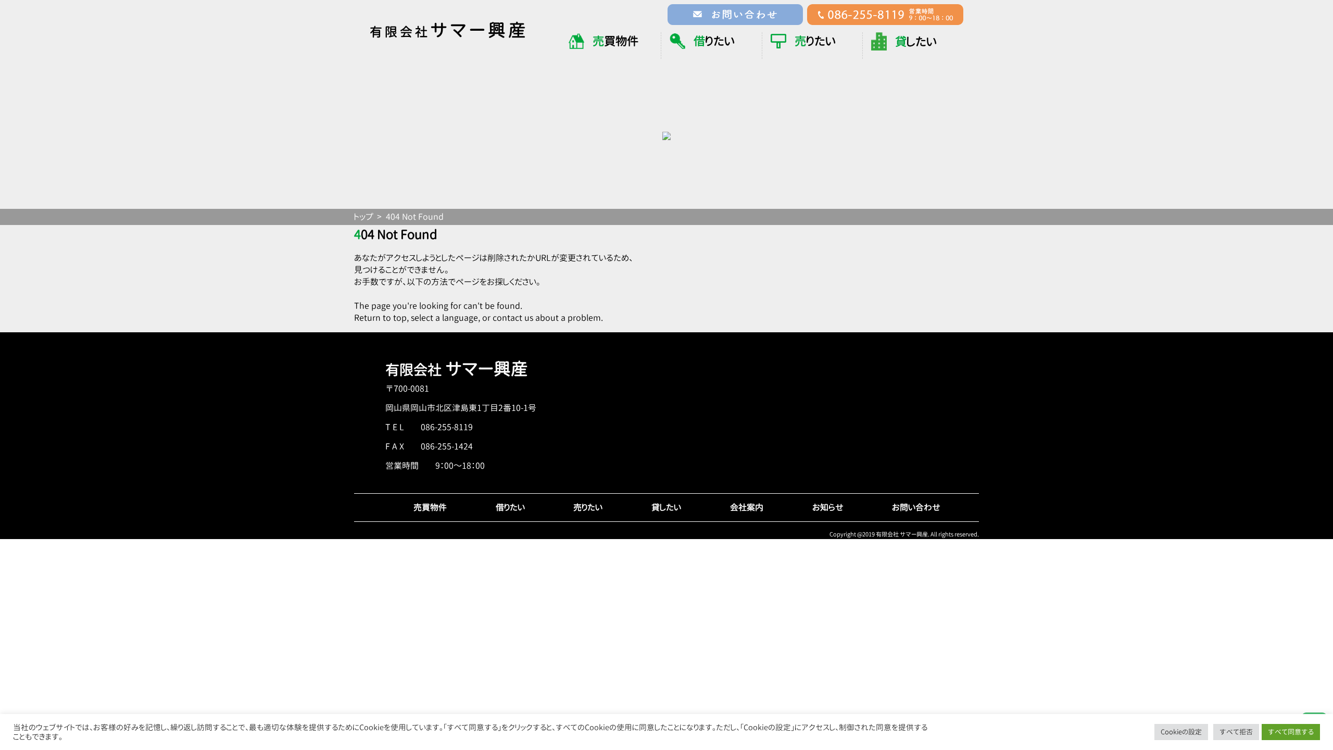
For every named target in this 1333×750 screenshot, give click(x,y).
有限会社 (456, 370)
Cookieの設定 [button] (1181, 731)
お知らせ (828, 507)
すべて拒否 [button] (1236, 731)
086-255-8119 (447, 427)
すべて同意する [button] (1291, 731)
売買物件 (430, 507)
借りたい (510, 507)
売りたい (587, 507)
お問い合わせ (916, 507)
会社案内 (746, 507)
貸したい (666, 507)
